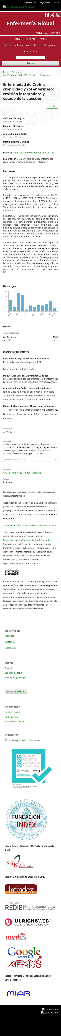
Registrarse (45, 2)
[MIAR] (18, 996)
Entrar (56, 2)
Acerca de (29, 51)
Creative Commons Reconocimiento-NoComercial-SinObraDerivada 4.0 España (27, 540)
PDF (53, 106)
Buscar (30, 63)
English (9, 668)
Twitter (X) (10, 641)
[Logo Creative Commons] (11, 571)
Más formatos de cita (15, 459)
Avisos (43, 38)
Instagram (10, 647)
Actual (18, 38)
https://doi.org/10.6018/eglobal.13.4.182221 (31, 152)
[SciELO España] (20, 871)
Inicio (5, 72)
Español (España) (14, 672)
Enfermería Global (30, 23)
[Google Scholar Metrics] (25, 970)
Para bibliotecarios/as (15, 721)
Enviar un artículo (16, 691)
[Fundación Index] (26, 839)
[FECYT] (30, 794)
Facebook (9, 635)
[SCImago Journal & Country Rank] (23, 740)
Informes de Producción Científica (21, 45)
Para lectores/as (12, 712)
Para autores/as (12, 716)
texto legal (16, 544)
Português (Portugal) (15, 677)
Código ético (50, 45)
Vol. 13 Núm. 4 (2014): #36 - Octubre (19, 75)
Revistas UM (30, 2)
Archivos (30, 38)
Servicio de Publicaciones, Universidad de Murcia (27, 525)
